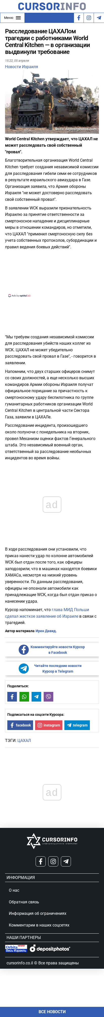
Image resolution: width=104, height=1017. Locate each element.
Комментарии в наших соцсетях (39, 925)
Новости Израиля (21, 66)
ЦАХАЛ (24, 740)
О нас (14, 890)
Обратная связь (24, 902)
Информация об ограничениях (37, 913)
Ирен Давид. (46, 631)
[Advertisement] (52, 272)
